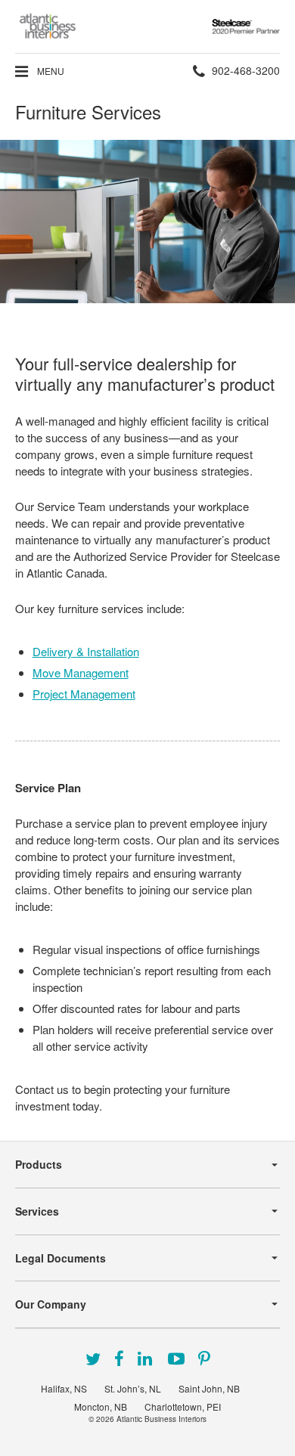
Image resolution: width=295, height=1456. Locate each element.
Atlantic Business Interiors (161, 1419)
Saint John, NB (209, 1388)
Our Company (50, 1304)
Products (38, 1164)
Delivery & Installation (86, 651)
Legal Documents (60, 1257)
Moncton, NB (100, 1406)
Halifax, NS (64, 1388)
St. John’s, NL (132, 1388)
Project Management (84, 694)
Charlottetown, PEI (182, 1406)
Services (37, 1211)
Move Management (81, 672)
